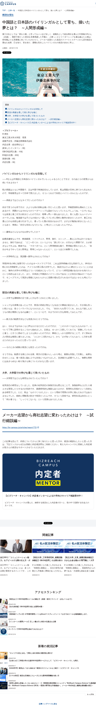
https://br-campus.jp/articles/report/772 (19, 427)
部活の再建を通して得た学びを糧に (22, 112)
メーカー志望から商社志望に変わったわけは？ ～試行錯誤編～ (34, 119)
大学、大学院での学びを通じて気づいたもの (26, 115)
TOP (4, 10)
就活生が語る (8, 14)
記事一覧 (11, 10)
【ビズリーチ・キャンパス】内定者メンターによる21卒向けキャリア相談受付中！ (42, 122)
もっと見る (90, 694)
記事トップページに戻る (48, 704)
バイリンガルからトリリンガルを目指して (25, 109)
